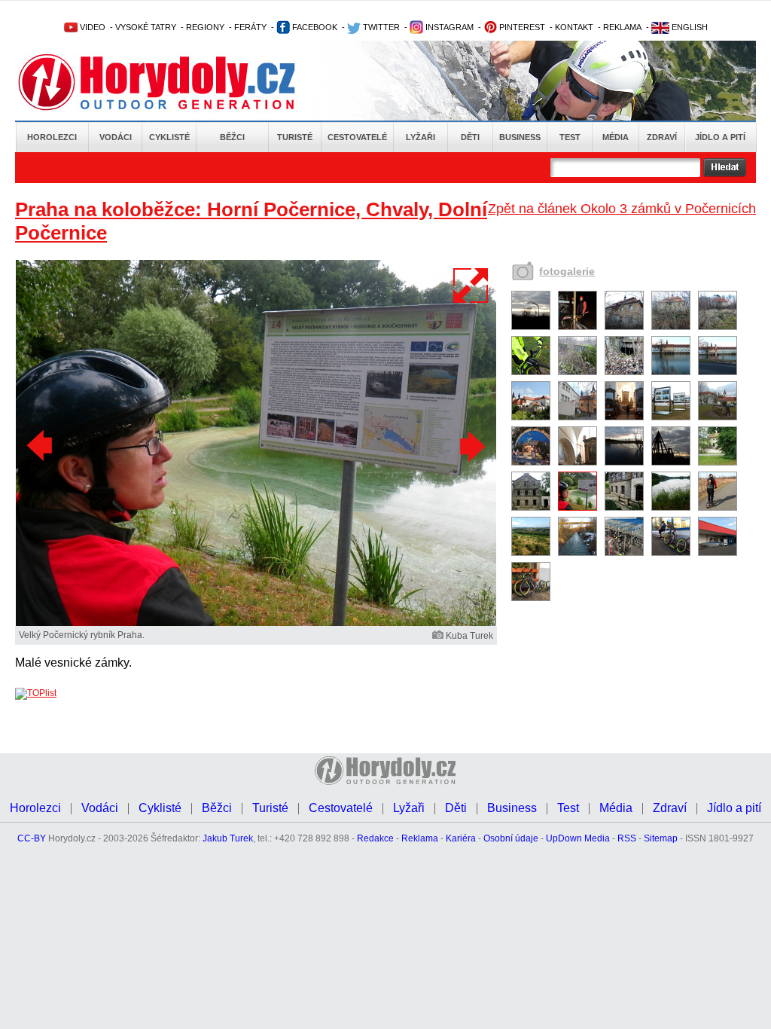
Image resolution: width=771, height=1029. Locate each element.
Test (570, 137)
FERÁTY (250, 27)
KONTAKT (574, 27)
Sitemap (661, 838)
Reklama (419, 838)
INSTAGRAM (448, 27)
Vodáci (115, 137)
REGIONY (205, 27)
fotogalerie (567, 271)
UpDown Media (578, 838)
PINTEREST (521, 27)
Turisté (294, 137)
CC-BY (31, 838)
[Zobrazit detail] (530, 327)
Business (520, 137)
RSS (626, 838)
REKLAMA (622, 27)
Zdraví (662, 137)
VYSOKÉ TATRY (145, 27)
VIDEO (91, 27)
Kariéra (461, 838)
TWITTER (380, 27)
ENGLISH (688, 27)
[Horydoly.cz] (174, 82)
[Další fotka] (470, 446)
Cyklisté (169, 137)
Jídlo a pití (720, 137)
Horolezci (52, 137)
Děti (470, 137)
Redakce (375, 838)
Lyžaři (420, 137)
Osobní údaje (510, 838)
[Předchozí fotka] (41, 446)
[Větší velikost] (471, 285)
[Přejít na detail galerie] (256, 623)
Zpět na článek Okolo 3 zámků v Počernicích (622, 208)
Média (615, 137)
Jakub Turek (228, 838)
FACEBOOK (313, 27)
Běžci (232, 137)
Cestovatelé (357, 137)
